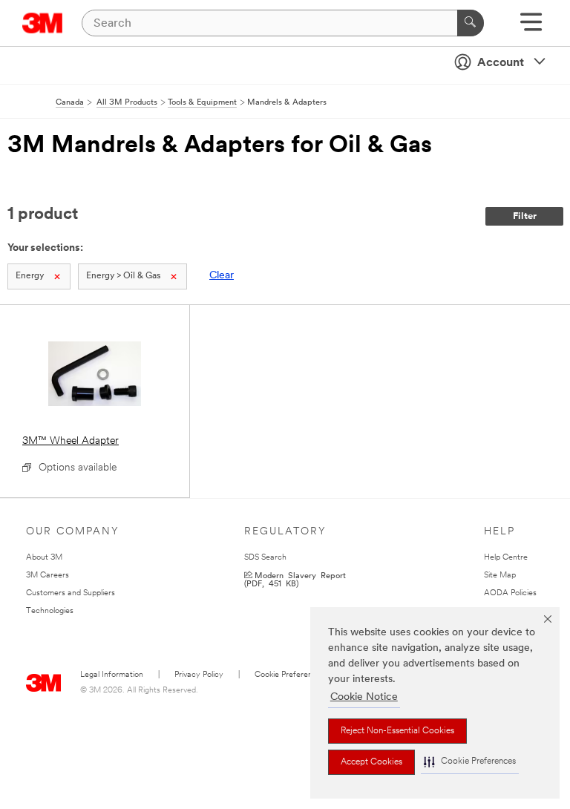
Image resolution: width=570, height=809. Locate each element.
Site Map (500, 575)
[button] (470, 762)
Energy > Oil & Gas (123, 276)
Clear (221, 275)
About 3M (44, 558)
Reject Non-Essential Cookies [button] (397, 731)
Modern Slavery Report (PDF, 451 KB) (295, 579)
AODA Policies (510, 593)
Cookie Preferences (290, 675)
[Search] (470, 23)
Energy (30, 276)
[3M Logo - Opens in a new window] (42, 23)
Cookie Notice (364, 697)
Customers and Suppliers (70, 593)
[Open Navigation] (531, 27)
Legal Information (111, 675)
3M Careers (47, 575)
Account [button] (500, 63)
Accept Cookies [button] (371, 762)
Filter (525, 216)
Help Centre (506, 558)
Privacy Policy (198, 675)
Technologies (49, 611)
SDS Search (265, 558)
